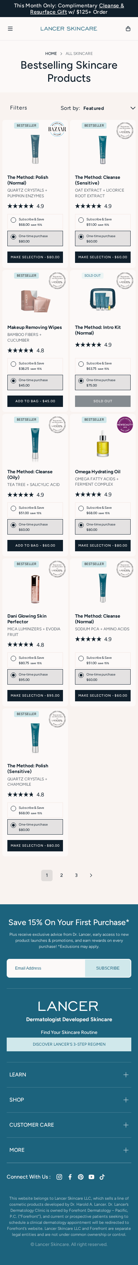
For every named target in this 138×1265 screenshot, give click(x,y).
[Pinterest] (80, 1177)
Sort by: (70, 108)
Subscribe (108, 968)
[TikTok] (102, 1177)
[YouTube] (91, 1177)
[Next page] (91, 875)
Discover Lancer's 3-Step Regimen (69, 1044)
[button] (10, 28)
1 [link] (47, 875)
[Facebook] (70, 1177)
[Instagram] (59, 1177)
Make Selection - (35, 257)
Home (51, 53)
